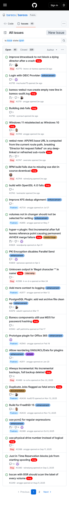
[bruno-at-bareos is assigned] (16, 65)
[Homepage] (34, 5)
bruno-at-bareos (30, 68)
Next (46, 491)
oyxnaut (20, 116)
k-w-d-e (27, 281)
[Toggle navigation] (5, 5)
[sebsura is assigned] (16, 79)
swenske (27, 160)
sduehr (19, 311)
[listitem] (34, 63)
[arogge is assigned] (16, 130)
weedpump (21, 245)
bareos (11, 15)
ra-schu (26, 380)
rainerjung (27, 178)
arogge (26, 101)
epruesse (21, 263)
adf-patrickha (23, 329)
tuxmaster (21, 193)
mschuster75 (22, 83)
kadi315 (30, 398)
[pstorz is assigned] (10, 174)
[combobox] (33, 40)
